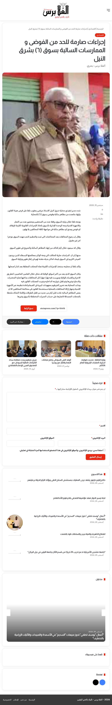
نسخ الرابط (28, 308)
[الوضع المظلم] (3, 11)
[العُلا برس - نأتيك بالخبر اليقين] (56, 10)
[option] (56, 613)
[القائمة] (108, 11)
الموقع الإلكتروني (47, 438)
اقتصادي (92, 29)
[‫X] (96, 682)
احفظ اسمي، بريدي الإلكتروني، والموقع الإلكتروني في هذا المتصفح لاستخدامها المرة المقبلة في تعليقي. (61, 450)
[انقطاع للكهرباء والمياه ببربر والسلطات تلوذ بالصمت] (15, 541)
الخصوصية (7, 700)
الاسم (102, 426)
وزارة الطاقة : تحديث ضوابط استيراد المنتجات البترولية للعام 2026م (92, 363)
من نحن (23, 700)
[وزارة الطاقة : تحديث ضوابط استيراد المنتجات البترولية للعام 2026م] (90, 348)
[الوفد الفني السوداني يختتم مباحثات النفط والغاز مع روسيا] (56, 348)
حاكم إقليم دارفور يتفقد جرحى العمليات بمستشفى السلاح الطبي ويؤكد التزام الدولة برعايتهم (66, 480)
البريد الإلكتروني (98, 438)
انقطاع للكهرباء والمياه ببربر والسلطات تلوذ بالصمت (82, 534)
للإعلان (16, 700)
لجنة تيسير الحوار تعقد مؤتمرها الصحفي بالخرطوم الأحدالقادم (79, 498)
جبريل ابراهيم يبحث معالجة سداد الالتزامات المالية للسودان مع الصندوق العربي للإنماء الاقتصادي (22, 363)
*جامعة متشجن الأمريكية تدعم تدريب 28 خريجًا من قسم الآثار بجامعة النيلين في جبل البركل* (66, 552)
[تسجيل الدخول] (8, 11)
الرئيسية (100, 29)
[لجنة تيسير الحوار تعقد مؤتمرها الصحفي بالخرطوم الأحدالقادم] (15, 505)
